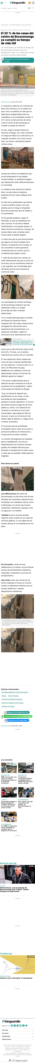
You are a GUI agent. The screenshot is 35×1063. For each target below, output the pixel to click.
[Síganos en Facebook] (12, 1025)
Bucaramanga (26, 25)
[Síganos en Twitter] (15, 1025)
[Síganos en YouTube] (20, 1025)
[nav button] (1, 3)
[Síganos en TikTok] (23, 1025)
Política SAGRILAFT (11, 1053)
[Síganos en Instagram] (17, 1025)
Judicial (4, 799)
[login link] (33, 3)
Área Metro (5, 775)
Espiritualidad (5, 976)
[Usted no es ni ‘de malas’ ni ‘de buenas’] (17, 964)
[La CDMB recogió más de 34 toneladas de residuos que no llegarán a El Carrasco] (9, 817)
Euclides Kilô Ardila (16, 102)
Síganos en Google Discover (18, 712)
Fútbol (2, 886)
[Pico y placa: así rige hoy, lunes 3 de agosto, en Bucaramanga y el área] (26, 792)
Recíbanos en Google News (18, 720)
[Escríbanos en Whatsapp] (26, 1025)
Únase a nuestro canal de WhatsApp (18, 716)
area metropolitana (15, 25)
